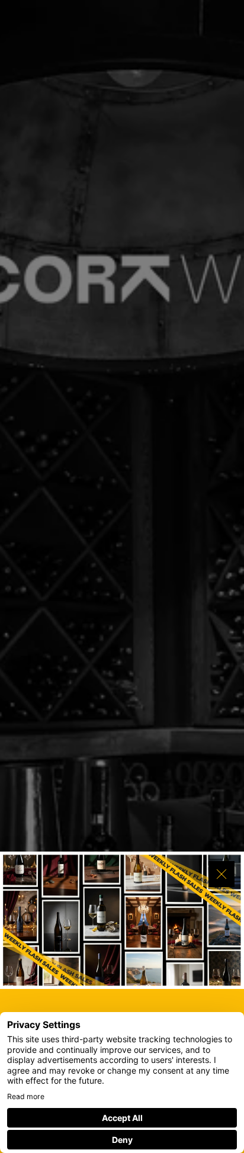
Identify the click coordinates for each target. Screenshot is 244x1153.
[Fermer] (221, 874)
